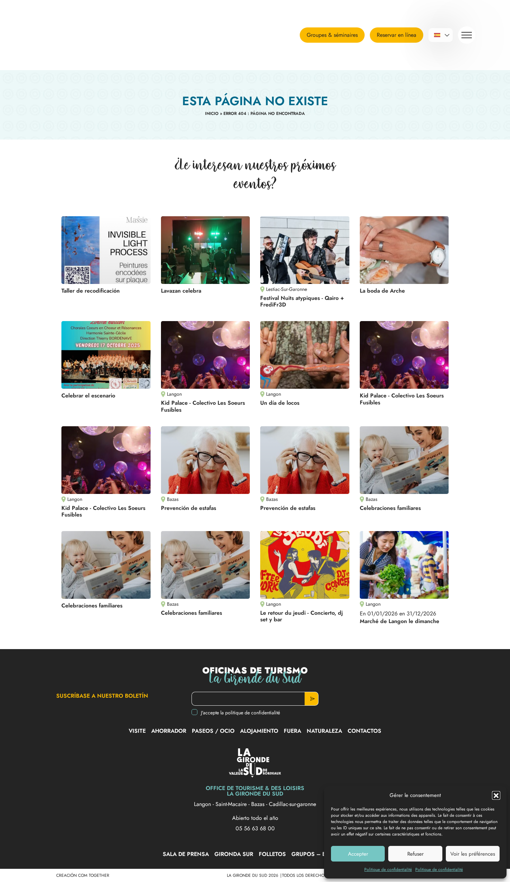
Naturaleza (324, 731)
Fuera (292, 731)
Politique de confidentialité (388, 869)
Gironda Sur (233, 854)
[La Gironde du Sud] (78, 35)
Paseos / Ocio (213, 731)
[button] (496, 795)
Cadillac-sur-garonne (292, 804)
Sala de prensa (186, 854)
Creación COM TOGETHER (82, 875)
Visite (137, 731)
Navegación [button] (466, 35)
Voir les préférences (472, 854)
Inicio (212, 113)
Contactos (364, 731)
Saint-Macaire (231, 804)
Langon (203, 804)
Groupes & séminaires (332, 35)
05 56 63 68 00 (255, 828)
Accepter (358, 854)
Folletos (272, 854)
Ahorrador (168, 731)
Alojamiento (259, 731)
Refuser (415, 854)
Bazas (258, 804)
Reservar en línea (396, 35)
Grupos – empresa (319, 854)
